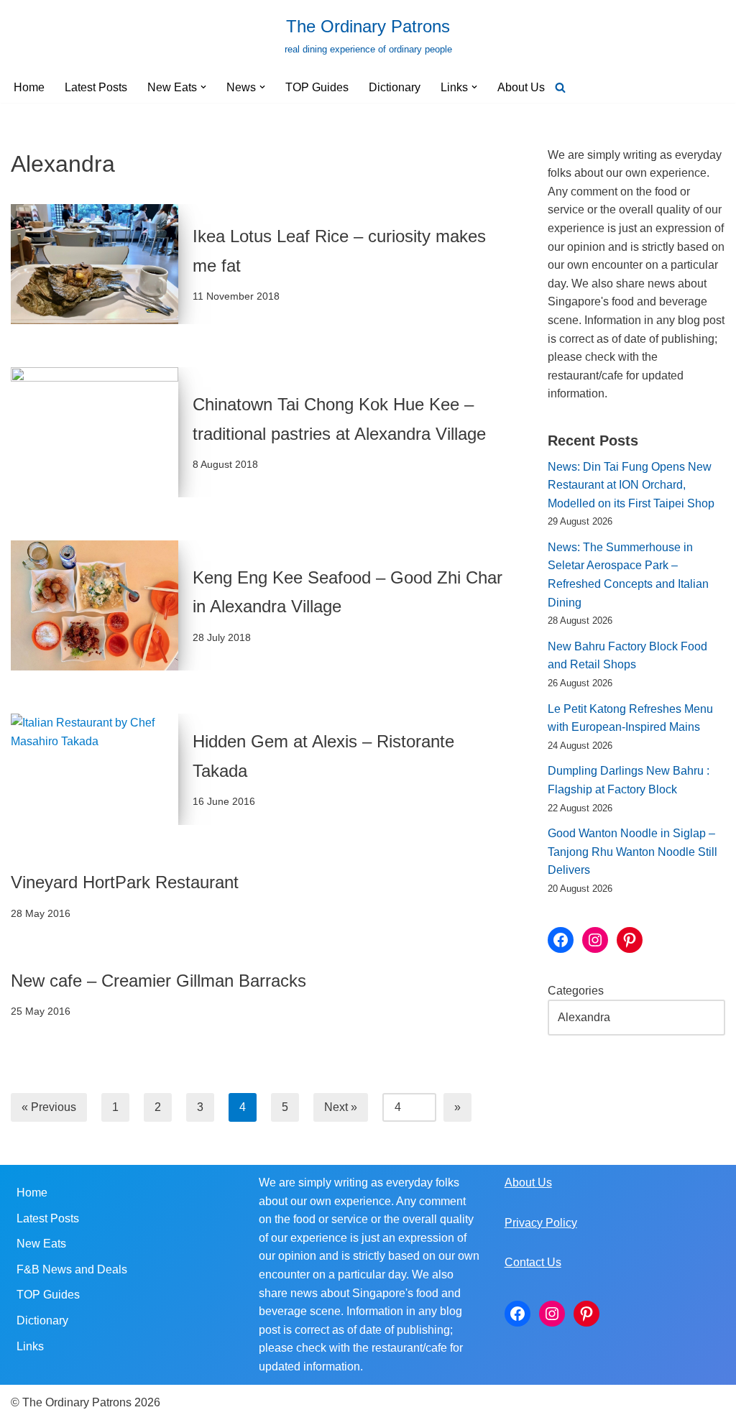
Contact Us (533, 1262)
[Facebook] (561, 940)
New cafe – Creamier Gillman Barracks (158, 980)
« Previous (49, 1107)
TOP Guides (317, 87)
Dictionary (394, 87)
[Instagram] (595, 940)
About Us (521, 87)
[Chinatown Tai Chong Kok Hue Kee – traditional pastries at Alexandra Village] (94, 432)
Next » (340, 1107)
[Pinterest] (630, 940)
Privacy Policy (541, 1223)
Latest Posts (96, 87)
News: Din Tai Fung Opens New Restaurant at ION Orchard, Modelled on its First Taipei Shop (631, 485)
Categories (576, 991)
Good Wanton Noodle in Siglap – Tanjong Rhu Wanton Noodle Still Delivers (632, 851)
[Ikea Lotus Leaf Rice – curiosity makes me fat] (94, 264)
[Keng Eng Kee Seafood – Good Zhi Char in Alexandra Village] (94, 605)
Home (29, 87)
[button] (203, 87)
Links (30, 1346)
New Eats (41, 1243)
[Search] (560, 87)
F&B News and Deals (72, 1269)
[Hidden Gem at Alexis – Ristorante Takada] (94, 770)
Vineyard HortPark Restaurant (125, 882)
